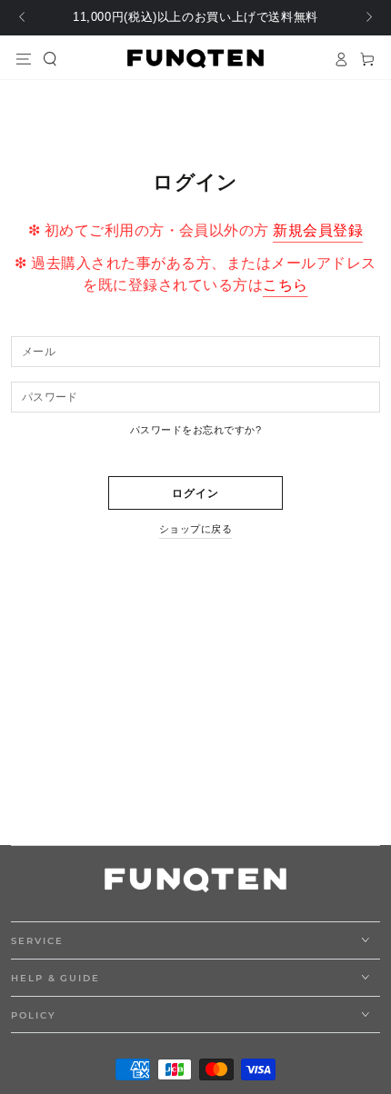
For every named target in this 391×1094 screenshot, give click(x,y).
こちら (285, 285)
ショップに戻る (195, 528)
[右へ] (368, 18)
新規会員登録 (318, 230)
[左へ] (23, 18)
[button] (50, 58)
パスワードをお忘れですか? (195, 429)
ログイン (196, 493)
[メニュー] (24, 58)
